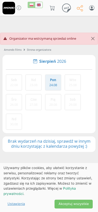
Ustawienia (16, 204)
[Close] (93, 38)
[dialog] (49, 187)
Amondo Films (13, 49)
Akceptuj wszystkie (74, 204)
